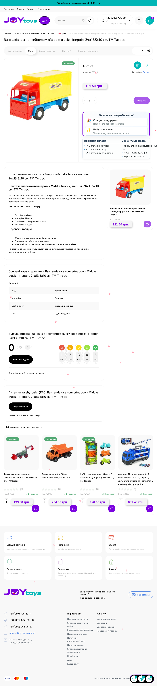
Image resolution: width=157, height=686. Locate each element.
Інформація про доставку (80, 630)
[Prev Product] (135, 51)
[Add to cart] (35, 508)
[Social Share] (148, 51)
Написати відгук (20, 359)
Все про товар (15, 51)
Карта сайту (73, 663)
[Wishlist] (146, 65)
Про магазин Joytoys (77, 619)
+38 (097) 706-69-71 (116, 19)
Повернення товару (77, 634)
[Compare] (137, 65)
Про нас (31, 9)
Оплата (20, 9)
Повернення (44, 9)
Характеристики (47, 51)
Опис (30, 51)
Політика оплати (75, 645)
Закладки (102, 622)
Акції (69, 659)
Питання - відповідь (88, 50)
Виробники (72, 656)
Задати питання (20, 406)
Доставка (9, 9)
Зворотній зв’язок (106, 626)
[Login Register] (139, 20)
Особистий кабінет (106, 619)
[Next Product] (142, 51)
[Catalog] (44, 20)
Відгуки (66, 50)
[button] (143, 427)
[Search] (83, 20)
